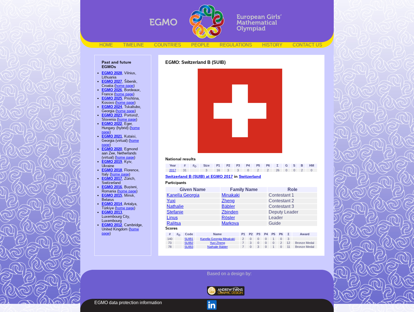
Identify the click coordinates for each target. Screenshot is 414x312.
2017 (172, 170)
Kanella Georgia (183, 195)
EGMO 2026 (112, 90)
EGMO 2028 (112, 73)
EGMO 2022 (112, 124)
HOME (106, 44)
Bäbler (228, 206)
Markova (230, 223)
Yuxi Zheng (217, 242)
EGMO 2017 (112, 178)
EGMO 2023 (112, 115)
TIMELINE (133, 44)
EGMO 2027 (112, 81)
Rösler (228, 217)
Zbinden (230, 212)
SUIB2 (188, 242)
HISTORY (272, 44)
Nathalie (175, 206)
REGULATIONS (236, 44)
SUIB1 (188, 239)
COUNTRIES (167, 44)
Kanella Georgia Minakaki (217, 239)
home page (124, 86)
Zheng (228, 200)
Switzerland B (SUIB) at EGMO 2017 (199, 176)
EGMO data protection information (128, 302)
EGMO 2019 (112, 162)
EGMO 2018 (112, 170)
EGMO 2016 (112, 187)
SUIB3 (188, 246)
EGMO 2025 (112, 98)
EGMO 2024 (112, 107)
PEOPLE (200, 44)
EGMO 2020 (112, 149)
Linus (172, 217)
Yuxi (171, 200)
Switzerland (250, 176)
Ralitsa (174, 223)
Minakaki (231, 195)
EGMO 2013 (112, 212)
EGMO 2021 (112, 136)
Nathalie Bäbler (217, 246)
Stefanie (175, 212)
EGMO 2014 (112, 204)
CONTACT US (307, 44)
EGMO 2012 (112, 225)
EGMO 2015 (112, 195)
